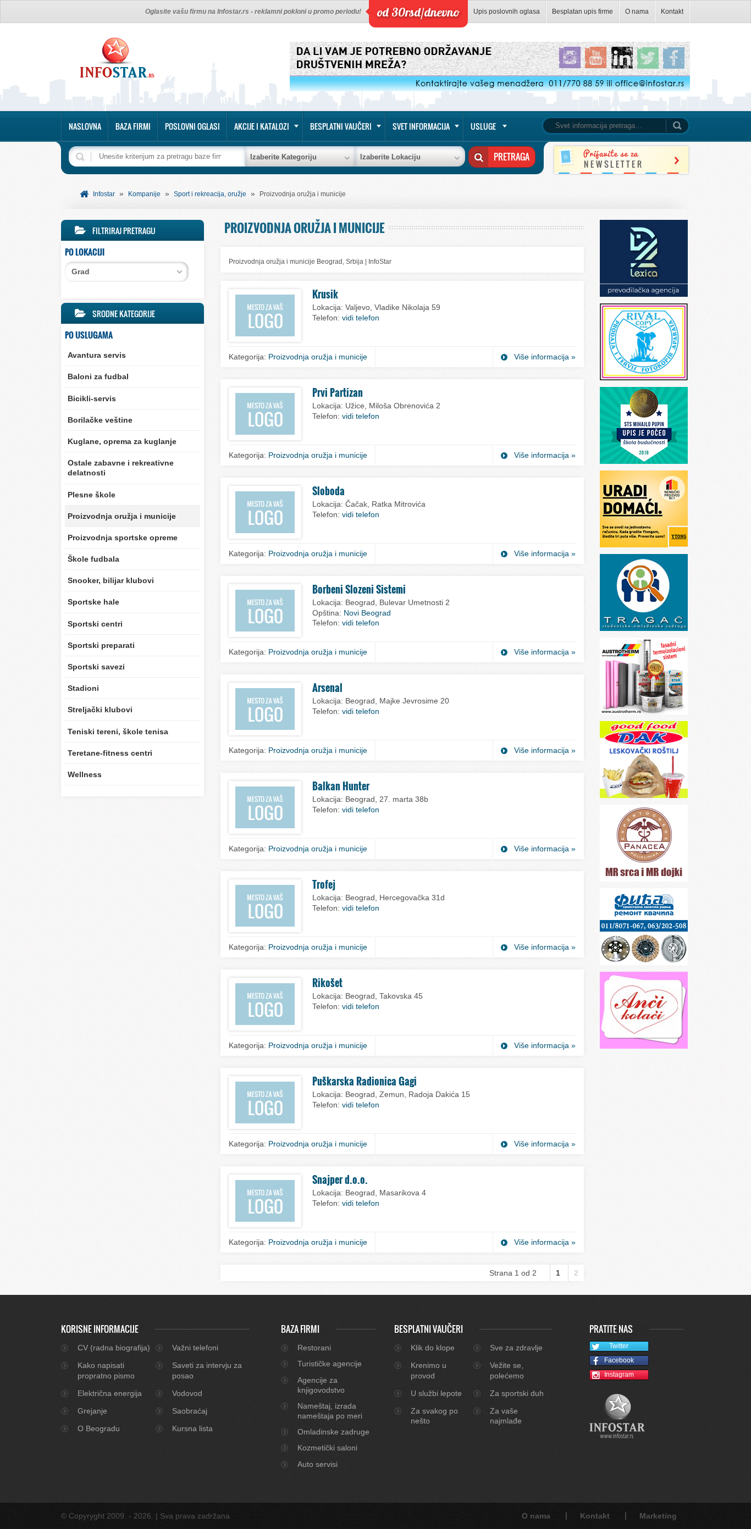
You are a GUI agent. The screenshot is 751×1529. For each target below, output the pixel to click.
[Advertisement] (132, 877)
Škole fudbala (93, 559)
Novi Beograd (367, 612)
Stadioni (83, 688)
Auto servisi (317, 1464)
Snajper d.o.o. (340, 1179)
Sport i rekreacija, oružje (210, 194)
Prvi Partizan (337, 392)
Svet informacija (421, 126)
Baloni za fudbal (98, 376)
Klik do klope (433, 1347)
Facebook (619, 1360)
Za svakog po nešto (434, 1415)
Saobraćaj (189, 1410)
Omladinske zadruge (333, 1431)
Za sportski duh (517, 1393)
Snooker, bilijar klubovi (111, 580)
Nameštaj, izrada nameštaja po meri (329, 1410)
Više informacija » (545, 356)
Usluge (483, 126)
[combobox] (127, 272)
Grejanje (92, 1410)
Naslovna (85, 126)
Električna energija (110, 1393)
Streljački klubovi (100, 709)
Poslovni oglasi (192, 126)
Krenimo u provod (428, 1370)
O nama (637, 11)
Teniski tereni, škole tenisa (118, 731)
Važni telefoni (195, 1347)
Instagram (619, 1374)
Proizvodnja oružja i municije (122, 516)
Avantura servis (97, 355)
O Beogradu (99, 1428)
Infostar (104, 194)
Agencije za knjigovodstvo (321, 1385)
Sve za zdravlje (516, 1347)
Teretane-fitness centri (110, 753)
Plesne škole (91, 494)
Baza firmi (133, 126)
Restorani (314, 1347)
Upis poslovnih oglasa (506, 11)
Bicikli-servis (92, 398)
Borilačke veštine (100, 420)
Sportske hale (93, 601)
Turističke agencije (329, 1363)
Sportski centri (95, 623)
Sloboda (328, 491)
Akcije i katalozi (261, 126)
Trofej (323, 884)
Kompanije (144, 194)
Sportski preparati (101, 645)
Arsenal (327, 687)
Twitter (618, 1346)
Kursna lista (192, 1428)
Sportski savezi (96, 666)
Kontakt (672, 11)
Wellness (85, 774)
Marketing (658, 1516)
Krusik (325, 294)
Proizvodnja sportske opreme (123, 537)
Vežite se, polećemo (507, 1370)
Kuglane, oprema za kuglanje (122, 441)
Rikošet (327, 983)
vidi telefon (360, 317)
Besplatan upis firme (582, 11)
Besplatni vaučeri (341, 126)
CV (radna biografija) (114, 1347)
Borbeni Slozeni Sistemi (359, 589)
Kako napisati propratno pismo (106, 1370)
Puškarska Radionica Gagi (364, 1081)
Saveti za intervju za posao (207, 1370)
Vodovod (187, 1393)
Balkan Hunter (340, 786)
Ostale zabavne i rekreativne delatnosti (121, 467)
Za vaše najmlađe (506, 1415)
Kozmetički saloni (327, 1447)
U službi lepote (436, 1393)
